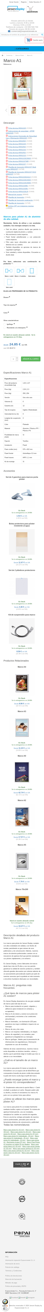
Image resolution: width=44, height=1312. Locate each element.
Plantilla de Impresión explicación (20, 200)
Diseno (6, 297)
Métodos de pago (11, 1283)
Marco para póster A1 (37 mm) (27, 1134)
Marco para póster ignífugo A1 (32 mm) (17, 1151)
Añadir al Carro (31, 359)
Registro (24, 2)
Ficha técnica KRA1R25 (17, 147)
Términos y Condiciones (13, 1271)
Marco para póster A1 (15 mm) (14, 1130)
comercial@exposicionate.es (24, 31)
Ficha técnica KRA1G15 (17, 155)
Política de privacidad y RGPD (15, 1286)
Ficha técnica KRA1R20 (17, 141)
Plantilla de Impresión (16, 197)
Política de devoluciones (13, 1276)
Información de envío (12, 1264)
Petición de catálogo (12, 1267)
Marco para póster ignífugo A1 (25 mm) (26, 1148)
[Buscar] (42, 34)
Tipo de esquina (9, 305)
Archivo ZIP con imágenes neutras (21, 206)
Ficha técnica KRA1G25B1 (18, 186)
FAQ (6, 1257)
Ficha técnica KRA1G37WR (18, 161)
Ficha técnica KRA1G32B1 (18, 189)
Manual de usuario (15, 194)
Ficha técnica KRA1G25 (17, 144)
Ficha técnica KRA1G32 (17, 150)
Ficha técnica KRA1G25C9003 (19, 158)
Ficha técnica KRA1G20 (17, 128)
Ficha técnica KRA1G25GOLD (19, 177)
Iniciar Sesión (14, 2)
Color (6, 313)
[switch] (5, 1308)
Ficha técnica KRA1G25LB (18, 191)
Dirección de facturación (13, 1279)
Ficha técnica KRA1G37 (17, 164)
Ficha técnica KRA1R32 (17, 153)
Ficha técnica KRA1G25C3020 (19, 180)
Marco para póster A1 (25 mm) (21, 1132)
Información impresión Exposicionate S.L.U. (20, 1260)
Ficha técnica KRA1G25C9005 (19, 183)
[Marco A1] (13, 110)
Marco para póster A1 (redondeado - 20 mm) (18, 1136)
